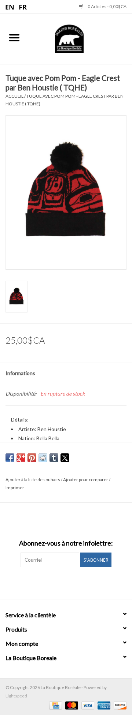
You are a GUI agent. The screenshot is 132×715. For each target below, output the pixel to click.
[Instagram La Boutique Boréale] (72, 582)
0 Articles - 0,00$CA (106, 6)
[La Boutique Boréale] (80, 38)
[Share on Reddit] (42, 457)
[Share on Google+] (20, 457)
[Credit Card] (54, 705)
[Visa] (87, 705)
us (10, 7)
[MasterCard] (71, 705)
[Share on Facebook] (10, 457)
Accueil (14, 96)
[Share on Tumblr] (54, 457)
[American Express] (103, 705)
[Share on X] (64, 457)
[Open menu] (14, 37)
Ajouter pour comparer (86, 479)
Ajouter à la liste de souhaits (33, 479)
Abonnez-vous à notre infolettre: (66, 543)
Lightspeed (16, 696)
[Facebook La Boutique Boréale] (60, 582)
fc (22, 7)
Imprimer (15, 487)
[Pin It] (31, 457)
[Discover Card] (118, 705)
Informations (20, 373)
